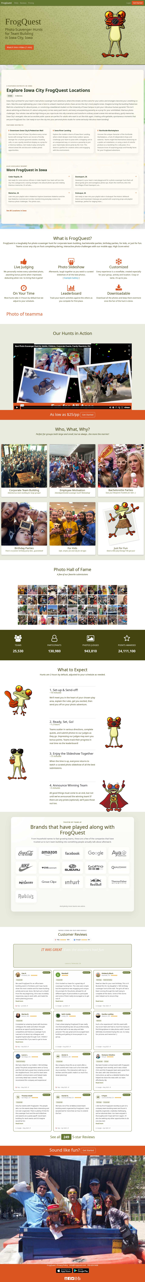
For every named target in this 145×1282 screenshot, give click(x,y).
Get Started (87, 414)
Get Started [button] (137, 3)
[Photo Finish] (33, 589)
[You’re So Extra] (33, 609)
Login (128, 3)
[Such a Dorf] (43, 619)
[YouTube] (66, 1279)
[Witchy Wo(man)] (63, 599)
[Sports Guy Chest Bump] (23, 599)
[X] (72, 1279)
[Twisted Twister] (33, 619)
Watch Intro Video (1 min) (19, 47)
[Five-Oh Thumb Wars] (83, 619)
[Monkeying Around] (103, 599)
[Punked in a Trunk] (43, 599)
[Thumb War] (83, 599)
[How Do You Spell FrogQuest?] (73, 609)
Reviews (23, 3)
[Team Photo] (122, 609)
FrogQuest (6, 2)
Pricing (31, 3)
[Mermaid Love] (122, 589)
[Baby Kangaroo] (33, 599)
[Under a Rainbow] (63, 619)
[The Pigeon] (103, 619)
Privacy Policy (62, 1265)
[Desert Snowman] (103, 589)
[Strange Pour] (63, 609)
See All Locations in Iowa (16, 211)
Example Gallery (71, 278)
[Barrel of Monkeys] (113, 599)
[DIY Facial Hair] (43, 589)
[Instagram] (76, 1279)
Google (62, 1006)
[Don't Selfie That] (122, 599)
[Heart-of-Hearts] (93, 599)
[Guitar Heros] (93, 619)
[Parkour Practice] (83, 609)
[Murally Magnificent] (93, 609)
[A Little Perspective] (93, 589)
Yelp (21, 1006)
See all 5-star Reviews (72, 1137)
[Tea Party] (53, 589)
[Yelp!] (79, 1279)
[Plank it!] (113, 609)
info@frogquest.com (77, 1265)
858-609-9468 (92, 1265)
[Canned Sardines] (73, 589)
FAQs (16, 3)
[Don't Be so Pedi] (63, 589)
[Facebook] (69, 1279)
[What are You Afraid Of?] (53, 599)
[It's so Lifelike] (23, 589)
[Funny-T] (103, 609)
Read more (19, 1001)
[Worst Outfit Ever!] (83, 589)
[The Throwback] (53, 609)
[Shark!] (73, 599)
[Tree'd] (23, 619)
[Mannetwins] (43, 609)
